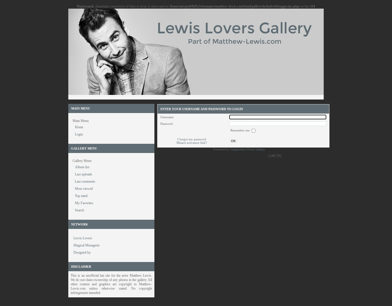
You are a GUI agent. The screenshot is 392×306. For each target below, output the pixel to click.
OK (233, 141)
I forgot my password (191, 139)
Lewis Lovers (82, 238)
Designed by (82, 252)
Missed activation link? (191, 142)
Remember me (240, 130)
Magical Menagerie (86, 245)
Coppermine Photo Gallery (247, 149)
